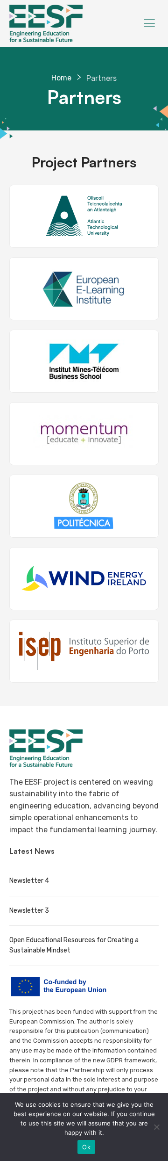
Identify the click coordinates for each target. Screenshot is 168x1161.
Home (61, 77)
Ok (86, 1147)
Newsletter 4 (29, 881)
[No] (156, 1127)
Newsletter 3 (29, 911)
